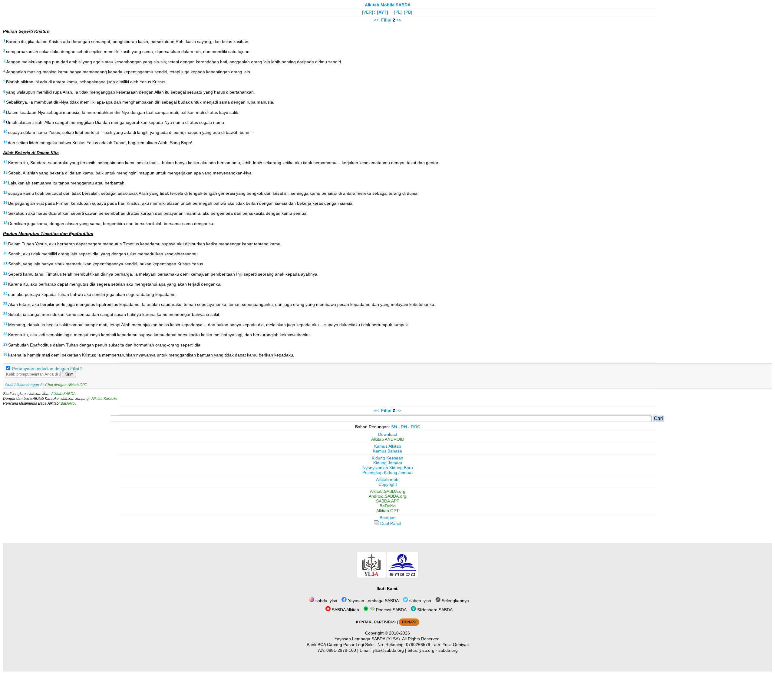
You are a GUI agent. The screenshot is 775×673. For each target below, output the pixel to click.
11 (5, 142)
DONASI (409, 622)
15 (5, 192)
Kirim (69, 374)
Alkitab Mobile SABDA (388, 4)
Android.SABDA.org (387, 496)
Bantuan (388, 517)
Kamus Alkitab (387, 446)
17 (5, 212)
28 (5, 334)
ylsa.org (426, 650)
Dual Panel (390, 523)
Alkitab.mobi (387, 479)
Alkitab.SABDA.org (387, 491)
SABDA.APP (387, 501)
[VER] (367, 12)
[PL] (398, 12)
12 (5, 162)
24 (5, 294)
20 (5, 253)
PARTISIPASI (385, 622)
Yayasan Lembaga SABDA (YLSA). (368, 638)
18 (5, 223)
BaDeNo (68, 403)
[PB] (408, 12)
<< (376, 20)
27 (5, 324)
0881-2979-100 (341, 650)
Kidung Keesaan (387, 458)
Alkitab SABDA (63, 394)
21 (5, 263)
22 (5, 273)
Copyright (387, 484)
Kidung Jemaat (387, 462)
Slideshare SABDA (434, 609)
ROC (415, 426)
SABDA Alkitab (345, 609)
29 (5, 344)
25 (5, 304)
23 (5, 283)
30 (5, 354)
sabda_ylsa (325, 600)
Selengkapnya (454, 600)
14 (5, 182)
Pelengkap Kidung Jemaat (387, 472)
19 (5, 243)
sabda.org (448, 650)
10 (5, 132)
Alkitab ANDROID (387, 439)
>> (398, 20)
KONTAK (363, 622)
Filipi (386, 20)
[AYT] (382, 12)
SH (394, 426)
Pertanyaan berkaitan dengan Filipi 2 (47, 368)
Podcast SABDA (391, 609)
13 (5, 172)
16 (5, 202)
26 (5, 314)
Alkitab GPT (387, 510)
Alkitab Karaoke (104, 398)
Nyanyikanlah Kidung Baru (387, 467)
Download (387, 434)
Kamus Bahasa (387, 451)
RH (404, 426)
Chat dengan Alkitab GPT (66, 385)
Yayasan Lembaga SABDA (373, 600)
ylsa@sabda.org (388, 650)
